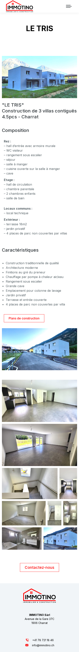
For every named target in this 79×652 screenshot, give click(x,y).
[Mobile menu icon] (68, 6)
